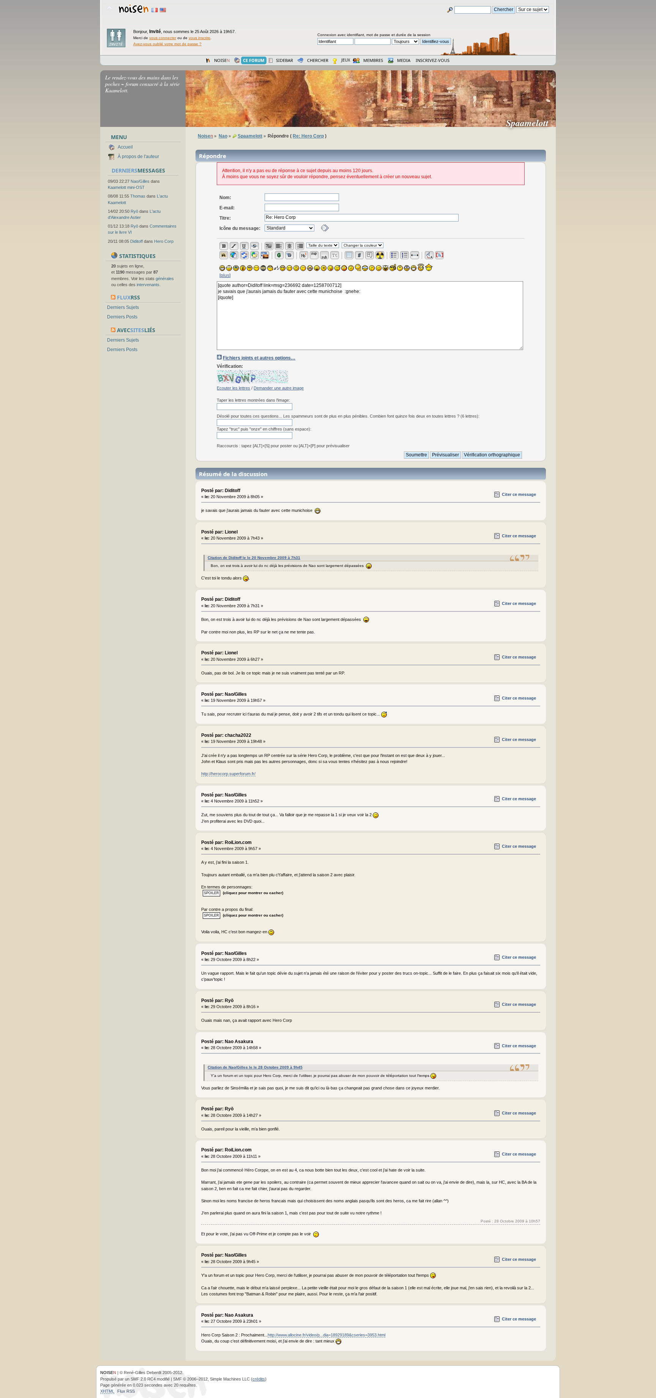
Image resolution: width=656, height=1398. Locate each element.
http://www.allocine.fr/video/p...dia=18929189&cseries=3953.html (326, 1335)
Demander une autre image (279, 388)
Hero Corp (163, 241)
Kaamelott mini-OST (126, 187)
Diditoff (136, 241)
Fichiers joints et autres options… (259, 358)
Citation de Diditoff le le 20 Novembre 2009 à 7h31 (254, 558)
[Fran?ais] (154, 10)
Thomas (137, 196)
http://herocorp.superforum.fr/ (228, 773)
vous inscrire (199, 38)
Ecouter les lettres (233, 388)
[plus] (224, 275)
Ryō (134, 211)
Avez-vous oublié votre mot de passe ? (167, 44)
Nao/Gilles (140, 181)
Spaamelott (530, 122)
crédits (258, 1379)
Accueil (125, 147)
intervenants (148, 284)
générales (165, 278)
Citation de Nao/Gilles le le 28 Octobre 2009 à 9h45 (255, 1067)
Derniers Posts (122, 317)
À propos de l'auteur (138, 156)
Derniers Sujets (123, 307)
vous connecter (162, 38)
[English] (163, 10)
